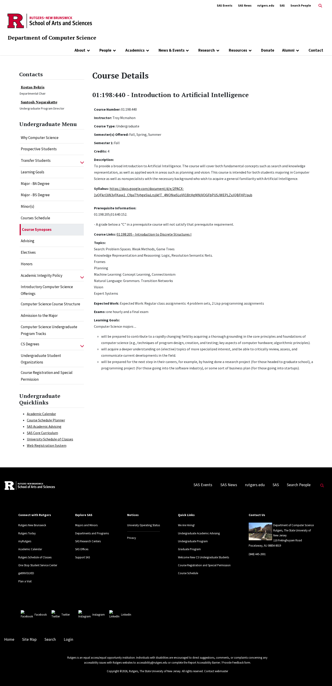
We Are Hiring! (186, 525)
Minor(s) (27, 206)
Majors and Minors (86, 525)
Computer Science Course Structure (50, 303)
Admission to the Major (39, 315)
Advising (27, 240)
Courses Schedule (35, 217)
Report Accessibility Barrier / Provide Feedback (216, 662)
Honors (27, 263)
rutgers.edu (265, 5)
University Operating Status (143, 525)
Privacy (131, 538)
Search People (300, 5)
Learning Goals (32, 172)
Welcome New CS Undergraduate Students (203, 557)
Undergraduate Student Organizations (41, 359)
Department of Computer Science (52, 37)
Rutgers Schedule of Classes (34, 557)
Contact (316, 50)
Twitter (65, 614)
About (80, 50)
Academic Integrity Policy (41, 275)
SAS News (245, 5)
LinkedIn (126, 614)
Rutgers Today (27, 533)
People (105, 50)
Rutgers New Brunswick (32, 525)
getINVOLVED (26, 573)
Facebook (41, 614)
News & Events (172, 50)
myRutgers (24, 541)
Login (68, 639)
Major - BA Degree (35, 183)
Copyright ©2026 (117, 671)
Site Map (29, 639)
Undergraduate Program (193, 541)
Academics (135, 50)
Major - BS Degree (35, 194)
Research (206, 50)
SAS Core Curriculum (42, 432)
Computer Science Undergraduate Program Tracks (49, 330)
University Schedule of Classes (50, 439)
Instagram (98, 614)
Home (9, 639)
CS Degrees (30, 344)
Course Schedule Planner (46, 420)
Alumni (288, 50)
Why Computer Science (39, 137)
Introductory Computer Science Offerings (47, 290)
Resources (238, 50)
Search (50, 639)
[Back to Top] (322, 675)
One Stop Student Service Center (37, 565)
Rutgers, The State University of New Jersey (154, 671)
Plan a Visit (25, 581)
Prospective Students (39, 148)
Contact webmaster (216, 671)
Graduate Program (189, 549)
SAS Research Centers (88, 541)
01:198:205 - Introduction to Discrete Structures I (154, 234)
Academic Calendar (41, 413)
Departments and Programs (92, 533)
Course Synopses (36, 229)
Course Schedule (188, 573)
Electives (28, 252)
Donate (267, 50)
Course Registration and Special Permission (46, 376)
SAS (282, 5)
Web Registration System (46, 445)
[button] (82, 160)
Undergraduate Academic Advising (199, 533)
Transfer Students (36, 160)
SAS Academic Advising (44, 426)
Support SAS (82, 557)
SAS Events (224, 5)
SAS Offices (81, 549)
